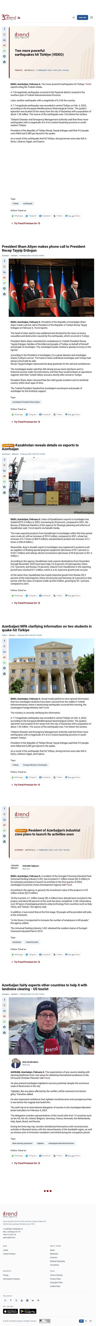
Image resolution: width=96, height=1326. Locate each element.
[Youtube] (22, 1300)
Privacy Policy (55, 1279)
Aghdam (40, 1143)
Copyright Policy (56, 1283)
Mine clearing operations (22, 1143)
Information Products (11, 1279)
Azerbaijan (16, 942)
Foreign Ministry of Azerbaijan (35, 765)
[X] (16, 1300)
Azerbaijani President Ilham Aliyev (26, 402)
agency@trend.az (9, 1237)
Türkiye (15, 204)
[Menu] (91, 17)
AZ (86, 1321)
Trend (88, 84)
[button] (4, 29)
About (52, 1250)
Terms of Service (56, 1275)
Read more (26, 869)
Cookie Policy (55, 1286)
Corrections (54, 1265)
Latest (5, 1250)
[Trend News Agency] (10, 1214)
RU (91, 1321)
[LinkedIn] (32, 1300)
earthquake (27, 204)
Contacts (53, 1258)
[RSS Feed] (38, 1300)
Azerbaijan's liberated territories (61, 1143)
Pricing (5, 1275)
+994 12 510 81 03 (9, 1235)
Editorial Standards (57, 1261)
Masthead (54, 1254)
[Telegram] (27, 1300)
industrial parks (32, 942)
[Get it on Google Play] (28, 1311)
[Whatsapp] (5, 1300)
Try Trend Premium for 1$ (27, 223)
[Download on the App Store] (10, 1311)
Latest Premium (9, 1254)
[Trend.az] (11, 17)
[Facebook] (10, 1300)
